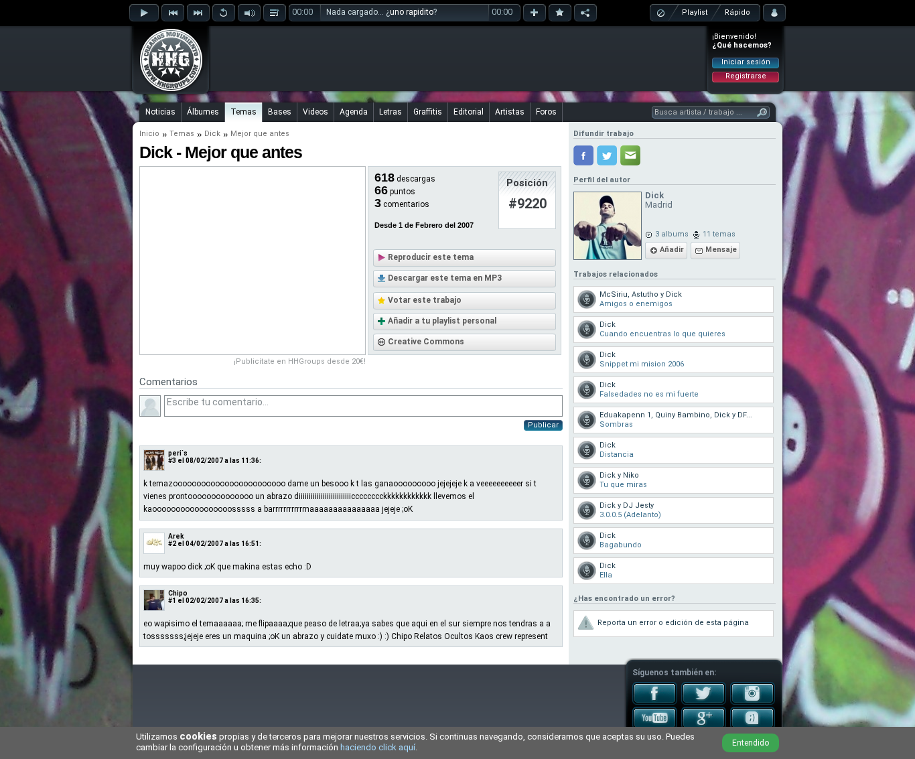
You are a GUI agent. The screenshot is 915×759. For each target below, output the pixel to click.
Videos (315, 112)
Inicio (149, 133)
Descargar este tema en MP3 (445, 278)
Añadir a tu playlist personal (442, 321)
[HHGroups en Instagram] (752, 702)
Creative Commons (426, 341)
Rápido (737, 12)
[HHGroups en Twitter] (703, 702)
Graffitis (427, 112)
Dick (212, 133)
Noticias (160, 112)
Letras (390, 112)
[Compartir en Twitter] (607, 155)
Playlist (694, 12)
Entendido (750, 743)
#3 (172, 460)
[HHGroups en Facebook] (654, 702)
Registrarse (745, 76)
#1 (172, 600)
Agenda (354, 112)
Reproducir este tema (431, 257)
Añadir (672, 249)
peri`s (178, 453)
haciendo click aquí (377, 747)
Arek (176, 536)
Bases (279, 112)
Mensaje (721, 249)
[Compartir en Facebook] (583, 155)
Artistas (509, 112)
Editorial (468, 112)
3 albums (672, 234)
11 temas (719, 234)
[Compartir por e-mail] (630, 155)
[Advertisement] (458, 58)
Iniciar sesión (745, 62)
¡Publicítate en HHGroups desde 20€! (300, 361)
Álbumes (203, 112)
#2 (172, 543)
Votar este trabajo (425, 300)
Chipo (178, 593)
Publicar (543, 425)
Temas (243, 112)
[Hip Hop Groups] (166, 90)
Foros (546, 112)
